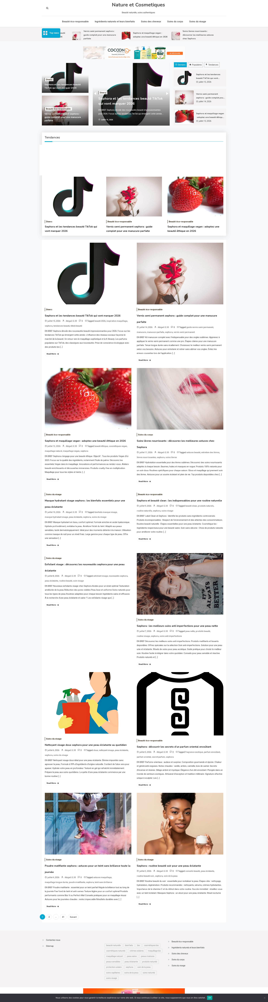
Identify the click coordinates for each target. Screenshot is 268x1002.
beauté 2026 (100, 321)
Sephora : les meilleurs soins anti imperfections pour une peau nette (177, 626)
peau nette (190, 631)
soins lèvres (171, 457)
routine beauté (65, 581)
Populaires (197, 64)
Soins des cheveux (151, 21)
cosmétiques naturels (115, 951)
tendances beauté (61, 326)
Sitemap (50, 946)
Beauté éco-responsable (75, 21)
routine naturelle (144, 511)
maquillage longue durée (56, 882)
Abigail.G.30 (71, 321)
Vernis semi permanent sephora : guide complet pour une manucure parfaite (84, 35)
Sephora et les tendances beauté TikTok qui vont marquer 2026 (208, 76)
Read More (51, 354)
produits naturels (206, 506)
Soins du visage (197, 21)
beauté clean (191, 506)
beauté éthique (101, 446)
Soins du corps (175, 21)
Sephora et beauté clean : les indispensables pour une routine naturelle (179, 500)
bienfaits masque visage (105, 512)
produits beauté (203, 631)
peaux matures (147, 956)
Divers (49, 79)
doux (95, 750)
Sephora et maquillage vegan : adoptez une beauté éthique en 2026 (210, 115)
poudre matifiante (77, 882)
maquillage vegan (71, 451)
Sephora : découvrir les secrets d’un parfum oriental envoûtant (174, 746)
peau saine (132, 956)
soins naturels (149, 973)
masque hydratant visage (56, 517)
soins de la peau (131, 973)
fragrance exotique (194, 752)
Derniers (182, 64)
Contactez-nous (53, 940)
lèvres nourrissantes (146, 457)
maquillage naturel (53, 451)
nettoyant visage (106, 750)
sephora (48, 326)
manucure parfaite (155, 332)
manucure (141, 332)
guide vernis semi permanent (199, 327)
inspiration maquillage (117, 321)
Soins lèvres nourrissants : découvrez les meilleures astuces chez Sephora (182, 35)
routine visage (143, 636)
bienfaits (129, 945)
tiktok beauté (76, 326)
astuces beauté (193, 452)
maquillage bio (154, 951)
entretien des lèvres (210, 452)
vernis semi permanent (184, 332)
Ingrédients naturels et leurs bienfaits (115, 21)
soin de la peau (171, 876)
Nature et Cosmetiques (138, 4)
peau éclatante (75, 517)
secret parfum (158, 757)
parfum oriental (144, 757)
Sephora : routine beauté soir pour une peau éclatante (169, 865)
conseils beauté (192, 871)
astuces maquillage (102, 877)
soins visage (167, 511)
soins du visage (99, 517)
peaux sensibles (113, 962)
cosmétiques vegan (118, 446)
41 (63, 917)
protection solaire (114, 967)
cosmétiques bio (151, 945)
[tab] (180, 65)
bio (138, 945)
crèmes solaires (137, 951)
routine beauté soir (145, 876)
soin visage (78, 581)
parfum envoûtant (212, 752)
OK (209, 998)
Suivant (73, 917)
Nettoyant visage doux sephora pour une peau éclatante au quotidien (86, 745)
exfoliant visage (100, 576)
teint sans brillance (103, 882)
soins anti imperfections (171, 636)
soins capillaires (113, 973)
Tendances (213, 64)
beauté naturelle (113, 945)
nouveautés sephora (118, 576)
